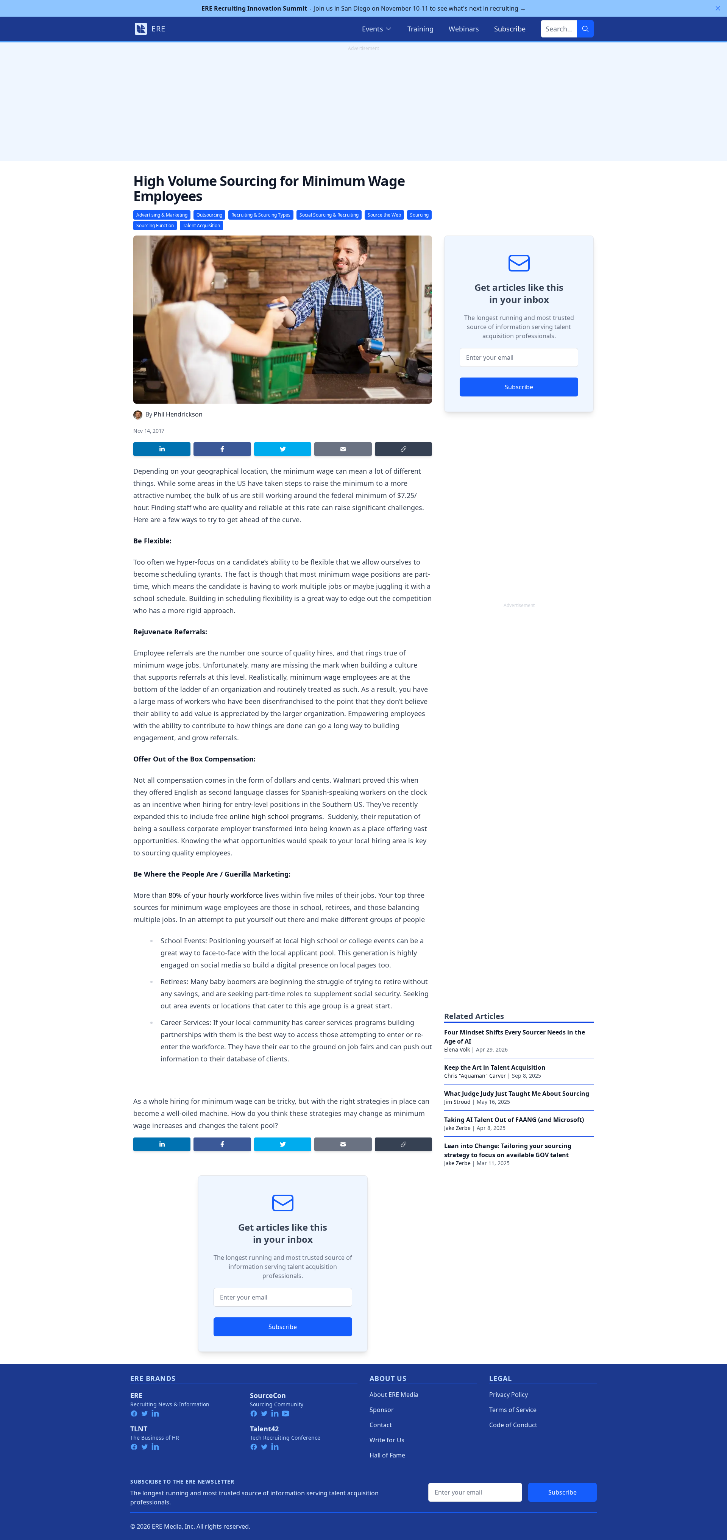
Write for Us (387, 1440)
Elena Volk (457, 1049)
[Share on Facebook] (222, 449)
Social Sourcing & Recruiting (329, 215)
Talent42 (264, 1428)
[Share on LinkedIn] (161, 449)
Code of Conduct (513, 1425)
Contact (381, 1425)
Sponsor (382, 1410)
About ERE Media (394, 1394)
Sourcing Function (155, 225)
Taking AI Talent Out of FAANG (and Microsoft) (514, 1120)
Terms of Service (513, 1410)
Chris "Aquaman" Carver (475, 1075)
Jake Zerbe (457, 1127)
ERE (136, 1395)
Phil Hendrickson (178, 414)
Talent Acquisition (201, 225)
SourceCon (268, 1395)
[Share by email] (342, 449)
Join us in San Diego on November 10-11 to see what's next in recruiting (363, 8)
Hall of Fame (387, 1455)
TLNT (138, 1428)
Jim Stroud (457, 1101)
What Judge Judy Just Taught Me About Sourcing (516, 1093)
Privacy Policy (508, 1394)
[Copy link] (403, 449)
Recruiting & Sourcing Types (260, 215)
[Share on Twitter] (282, 449)
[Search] (585, 28)
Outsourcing (209, 215)
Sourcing (419, 215)
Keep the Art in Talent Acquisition (495, 1067)
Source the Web (384, 215)
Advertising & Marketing (161, 215)
